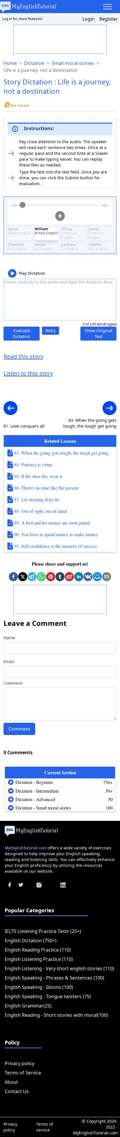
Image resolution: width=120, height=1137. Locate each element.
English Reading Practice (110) (38, 950)
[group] (60, 212)
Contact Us (17, 1091)
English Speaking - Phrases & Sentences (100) (54, 978)
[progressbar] (59, 205)
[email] (106, 576)
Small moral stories (73, 63)
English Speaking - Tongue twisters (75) (48, 996)
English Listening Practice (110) (39, 959)
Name (9, 637)
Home (10, 63)
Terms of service (44, 1127)
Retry (50, 330)
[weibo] (69, 576)
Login (88, 19)
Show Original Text (98, 333)
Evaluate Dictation (21, 333)
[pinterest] (50, 576)
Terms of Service (23, 1072)
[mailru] (97, 576)
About (11, 1082)
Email (8, 661)
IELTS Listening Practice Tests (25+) (43, 931)
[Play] (60, 216)
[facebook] (13, 576)
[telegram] (32, 576)
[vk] (88, 576)
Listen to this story (28, 373)
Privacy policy (19, 1063)
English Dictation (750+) (31, 940)
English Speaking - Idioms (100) (39, 987)
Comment (12, 683)
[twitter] (22, 576)
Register (108, 19)
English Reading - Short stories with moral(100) (56, 1015)
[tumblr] (60, 576)
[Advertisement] (60, 39)
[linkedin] (78, 576)
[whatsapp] (41, 576)
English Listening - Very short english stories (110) (59, 968)
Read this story (23, 356)
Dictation (34, 63)
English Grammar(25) (28, 1006)
